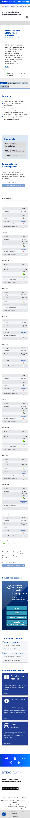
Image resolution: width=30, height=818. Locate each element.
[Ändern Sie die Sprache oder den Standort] (3, 6)
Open (28, 2)
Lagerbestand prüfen (23, 472)
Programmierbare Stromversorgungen (11, 781)
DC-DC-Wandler (5, 784)
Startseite (4, 797)
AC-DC (17, 608)
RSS (19, 762)
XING (10, 762)
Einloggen (16, 797)
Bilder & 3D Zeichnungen (15, 151)
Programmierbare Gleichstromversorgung (16, 623)
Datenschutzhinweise (22, 800)
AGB (11, 804)
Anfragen (23, 221)
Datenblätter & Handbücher (11, 145)
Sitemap (10, 797)
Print (6, 758)
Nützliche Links (11, 156)
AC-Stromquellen (17, 617)
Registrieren (23, 797)
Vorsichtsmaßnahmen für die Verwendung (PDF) (13, 808)
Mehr (7, 67)
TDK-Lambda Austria (23, 1)
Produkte (4, 779)
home (6, 6)
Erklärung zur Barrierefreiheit (8, 800)
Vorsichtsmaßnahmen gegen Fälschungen (14, 806)
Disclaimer (16, 804)
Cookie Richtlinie (18, 799)
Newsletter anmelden (9, 788)
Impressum (14, 802)
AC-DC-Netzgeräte (13, 779)
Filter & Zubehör (16, 784)
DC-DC (16, 613)
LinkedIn (23, 758)
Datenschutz (9, 799)
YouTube (15, 758)
